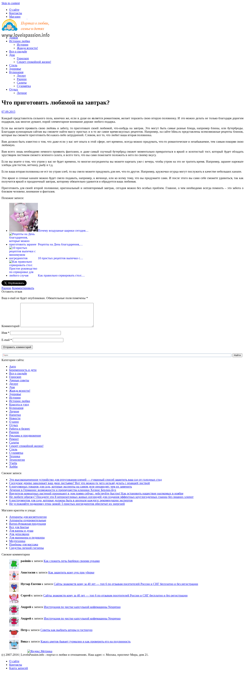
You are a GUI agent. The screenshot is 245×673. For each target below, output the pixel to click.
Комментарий (11, 326)
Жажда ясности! (27, 48)
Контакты (15, 13)
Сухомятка (24, 86)
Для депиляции (19, 534)
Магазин (14, 16)
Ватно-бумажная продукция (27, 523)
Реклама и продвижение (25, 435)
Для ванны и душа (21, 530)
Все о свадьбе (18, 51)
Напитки (15, 414)
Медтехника (17, 541)
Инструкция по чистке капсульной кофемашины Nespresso (82, 607)
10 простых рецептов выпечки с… (60, 258)
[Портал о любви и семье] (25, 31)
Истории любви (19, 41)
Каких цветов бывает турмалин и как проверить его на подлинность (86, 641)
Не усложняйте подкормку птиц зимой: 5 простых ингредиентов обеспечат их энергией (67, 503)
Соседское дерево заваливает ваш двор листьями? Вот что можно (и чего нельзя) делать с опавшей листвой (79, 483)
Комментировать (23, 288)
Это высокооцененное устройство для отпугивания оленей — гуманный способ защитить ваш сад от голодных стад (85, 479)
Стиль (13, 65)
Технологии (17, 459)
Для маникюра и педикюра (27, 537)
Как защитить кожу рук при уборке (71, 572)
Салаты (22, 82)
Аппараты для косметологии (28, 516)
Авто (12, 366)
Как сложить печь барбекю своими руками (72, 561)
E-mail (7, 339)
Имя (5, 332)
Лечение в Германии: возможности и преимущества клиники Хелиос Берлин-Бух (62, 490)
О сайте (14, 9)
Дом (12, 55)
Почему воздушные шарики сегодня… (63, 230)
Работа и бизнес (19, 428)
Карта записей (18, 668)
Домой (13, 37)
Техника (14, 456)
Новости (14, 418)
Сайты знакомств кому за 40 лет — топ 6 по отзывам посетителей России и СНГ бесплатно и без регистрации (126, 584)
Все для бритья (19, 527)
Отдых (13, 89)
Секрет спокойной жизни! (34, 61)
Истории (22, 44)
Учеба (13, 463)
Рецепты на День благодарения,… (60, 244)
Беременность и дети (23, 370)
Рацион (22, 79)
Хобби (13, 466)
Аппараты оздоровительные (27, 520)
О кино (14, 421)
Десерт (21, 75)
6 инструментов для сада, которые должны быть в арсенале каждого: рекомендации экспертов (71, 500)
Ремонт (14, 439)
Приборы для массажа (23, 544)
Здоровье (15, 68)
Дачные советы (19, 380)
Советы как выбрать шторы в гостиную (66, 630)
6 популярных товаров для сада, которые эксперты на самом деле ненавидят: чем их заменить (70, 486)
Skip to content (11, 3)
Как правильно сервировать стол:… (61, 275)
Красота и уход (19, 404)
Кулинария (16, 72)
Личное (22, 93)
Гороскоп (23, 58)
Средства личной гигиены (26, 548)
